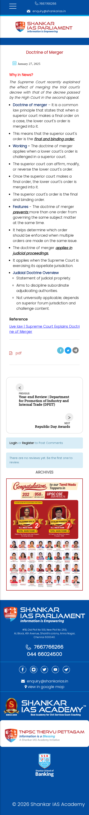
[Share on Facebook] (60, 350)
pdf (17, 353)
